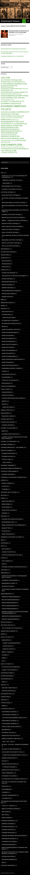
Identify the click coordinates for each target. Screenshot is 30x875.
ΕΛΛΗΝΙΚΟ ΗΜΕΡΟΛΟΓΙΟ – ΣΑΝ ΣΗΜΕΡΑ (12, 447)
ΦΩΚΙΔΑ (4, 705)
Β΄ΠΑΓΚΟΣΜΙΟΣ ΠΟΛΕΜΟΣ (9, 723)
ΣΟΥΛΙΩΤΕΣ (5, 486)
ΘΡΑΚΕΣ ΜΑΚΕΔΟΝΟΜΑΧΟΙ (9, 602)
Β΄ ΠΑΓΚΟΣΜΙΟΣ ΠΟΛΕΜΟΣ (14, 84)
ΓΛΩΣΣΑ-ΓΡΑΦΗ (5, 389)
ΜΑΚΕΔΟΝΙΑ (21, 124)
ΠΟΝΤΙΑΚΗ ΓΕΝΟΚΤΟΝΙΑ (8, 140)
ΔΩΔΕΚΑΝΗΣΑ (7, 90)
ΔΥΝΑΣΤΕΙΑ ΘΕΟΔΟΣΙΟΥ (8, 341)
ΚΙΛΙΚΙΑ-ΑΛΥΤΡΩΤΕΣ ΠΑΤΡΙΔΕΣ (10, 229)
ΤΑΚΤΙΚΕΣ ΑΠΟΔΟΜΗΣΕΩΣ (9, 795)
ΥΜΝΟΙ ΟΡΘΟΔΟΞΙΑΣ (8, 534)
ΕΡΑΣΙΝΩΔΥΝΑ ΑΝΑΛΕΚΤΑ (9, 838)
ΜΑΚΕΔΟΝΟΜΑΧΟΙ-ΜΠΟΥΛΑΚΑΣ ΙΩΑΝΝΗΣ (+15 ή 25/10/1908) (19, 31)
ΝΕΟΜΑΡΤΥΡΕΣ (6, 528)
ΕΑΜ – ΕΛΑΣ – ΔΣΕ (7, 741)
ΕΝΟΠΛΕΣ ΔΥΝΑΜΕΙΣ (10, 112)
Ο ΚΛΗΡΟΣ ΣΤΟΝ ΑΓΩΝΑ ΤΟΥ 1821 (11, 189)
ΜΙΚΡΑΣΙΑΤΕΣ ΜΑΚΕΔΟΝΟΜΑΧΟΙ (11, 616)
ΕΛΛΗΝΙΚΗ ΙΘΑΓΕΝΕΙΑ (8, 474)
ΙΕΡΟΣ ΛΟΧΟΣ (6, 462)
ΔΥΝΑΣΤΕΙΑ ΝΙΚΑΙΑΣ (7, 362)
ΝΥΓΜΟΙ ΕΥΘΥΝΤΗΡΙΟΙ (8, 856)
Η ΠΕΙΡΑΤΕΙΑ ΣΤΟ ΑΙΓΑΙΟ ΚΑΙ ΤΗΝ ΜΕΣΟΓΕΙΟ (13, 477)
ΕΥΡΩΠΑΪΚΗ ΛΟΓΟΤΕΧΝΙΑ (9, 841)
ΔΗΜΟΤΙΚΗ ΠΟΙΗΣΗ (7, 407)
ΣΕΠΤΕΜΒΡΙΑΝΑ (6, 789)
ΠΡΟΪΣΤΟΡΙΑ (5, 266)
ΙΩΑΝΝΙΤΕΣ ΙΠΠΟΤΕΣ (8, 649)
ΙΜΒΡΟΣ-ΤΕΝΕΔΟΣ (7, 652)
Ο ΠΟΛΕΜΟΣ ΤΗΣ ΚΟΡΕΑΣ (9, 776)
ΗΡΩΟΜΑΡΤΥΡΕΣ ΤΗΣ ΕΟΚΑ (8, 492)
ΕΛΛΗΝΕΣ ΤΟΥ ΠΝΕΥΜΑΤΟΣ (12, 101)
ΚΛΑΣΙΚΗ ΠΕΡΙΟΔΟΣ (7, 278)
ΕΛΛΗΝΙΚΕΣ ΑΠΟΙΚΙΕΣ (7, 444)
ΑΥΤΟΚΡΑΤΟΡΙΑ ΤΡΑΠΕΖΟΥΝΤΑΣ (11, 323)
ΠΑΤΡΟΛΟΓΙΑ (5, 531)
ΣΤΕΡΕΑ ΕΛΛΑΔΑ (5, 702)
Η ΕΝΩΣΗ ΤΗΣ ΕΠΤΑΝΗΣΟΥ (9, 670)
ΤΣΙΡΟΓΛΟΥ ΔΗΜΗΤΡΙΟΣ (7, 865)
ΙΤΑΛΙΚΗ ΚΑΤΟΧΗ (7, 646)
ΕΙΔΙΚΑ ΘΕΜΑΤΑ (5, 413)
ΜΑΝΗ (3, 681)
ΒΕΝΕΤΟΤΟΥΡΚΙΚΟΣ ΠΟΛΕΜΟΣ (10, 808)
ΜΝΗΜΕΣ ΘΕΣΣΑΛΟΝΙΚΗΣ (8, 631)
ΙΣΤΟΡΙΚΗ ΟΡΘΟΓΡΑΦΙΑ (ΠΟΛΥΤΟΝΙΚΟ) (13, 398)
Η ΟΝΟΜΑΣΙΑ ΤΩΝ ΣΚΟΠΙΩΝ (9, 580)
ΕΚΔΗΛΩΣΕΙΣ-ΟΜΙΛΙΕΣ (8, 416)
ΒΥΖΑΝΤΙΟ (24, 88)
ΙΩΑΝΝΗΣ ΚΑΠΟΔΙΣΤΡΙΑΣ (9, 758)
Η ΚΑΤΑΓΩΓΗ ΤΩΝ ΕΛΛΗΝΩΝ (8, 117)
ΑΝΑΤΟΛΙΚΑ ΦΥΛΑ (7, 311)
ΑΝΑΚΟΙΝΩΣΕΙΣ (5, 249)
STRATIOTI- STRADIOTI (8, 805)
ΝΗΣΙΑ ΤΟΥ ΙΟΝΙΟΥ (6, 664)
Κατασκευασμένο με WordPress (8, 873)
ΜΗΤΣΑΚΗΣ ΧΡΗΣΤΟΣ (7, 625)
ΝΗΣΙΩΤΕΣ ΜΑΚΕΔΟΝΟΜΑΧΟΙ (10, 619)
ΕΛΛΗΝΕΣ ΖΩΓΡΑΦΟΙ (7, 425)
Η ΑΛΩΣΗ (4, 371)
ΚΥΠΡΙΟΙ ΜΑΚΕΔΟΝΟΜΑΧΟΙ (9, 608)
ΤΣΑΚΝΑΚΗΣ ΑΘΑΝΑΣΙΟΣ (9, 152)
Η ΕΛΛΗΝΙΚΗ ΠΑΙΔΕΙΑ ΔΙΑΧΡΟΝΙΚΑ (10, 468)
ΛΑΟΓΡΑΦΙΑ (4, 570)
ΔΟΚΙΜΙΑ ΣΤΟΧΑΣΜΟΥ (8, 823)
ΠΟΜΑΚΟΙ (4, 513)
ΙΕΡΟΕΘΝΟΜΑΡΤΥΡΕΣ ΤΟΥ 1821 (11, 186)
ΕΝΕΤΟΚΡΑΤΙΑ (6, 549)
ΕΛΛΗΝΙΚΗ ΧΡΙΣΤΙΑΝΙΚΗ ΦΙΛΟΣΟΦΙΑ (12, 519)
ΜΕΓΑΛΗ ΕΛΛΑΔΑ (5, 622)
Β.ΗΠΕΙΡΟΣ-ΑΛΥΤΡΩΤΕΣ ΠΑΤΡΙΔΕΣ (11, 214)
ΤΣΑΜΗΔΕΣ (5, 489)
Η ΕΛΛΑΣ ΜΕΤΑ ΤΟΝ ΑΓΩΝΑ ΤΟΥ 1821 (12, 752)
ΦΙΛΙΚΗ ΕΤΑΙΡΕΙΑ (6, 817)
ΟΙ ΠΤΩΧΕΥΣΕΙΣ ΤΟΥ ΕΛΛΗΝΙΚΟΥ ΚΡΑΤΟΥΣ (14, 779)
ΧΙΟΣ (3, 661)
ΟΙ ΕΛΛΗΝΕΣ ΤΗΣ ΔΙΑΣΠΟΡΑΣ (8, 134)
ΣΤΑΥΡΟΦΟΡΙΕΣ (6, 377)
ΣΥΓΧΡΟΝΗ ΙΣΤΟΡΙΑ (6, 708)
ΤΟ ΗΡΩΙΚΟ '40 (6, 798)
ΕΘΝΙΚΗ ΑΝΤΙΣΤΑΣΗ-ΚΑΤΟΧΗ (10, 735)
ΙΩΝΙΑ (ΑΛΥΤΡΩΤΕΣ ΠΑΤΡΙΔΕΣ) (10, 223)
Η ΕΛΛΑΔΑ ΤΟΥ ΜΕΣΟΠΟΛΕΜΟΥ (11, 749)
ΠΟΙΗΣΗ (4, 404)
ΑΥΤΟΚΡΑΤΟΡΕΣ (6, 314)
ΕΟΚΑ (24, 112)
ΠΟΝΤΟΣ (21, 140)
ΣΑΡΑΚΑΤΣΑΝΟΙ (5, 696)
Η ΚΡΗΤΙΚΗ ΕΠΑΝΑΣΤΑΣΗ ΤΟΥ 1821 (11, 555)
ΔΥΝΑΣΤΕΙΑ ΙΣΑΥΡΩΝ (7, 347)
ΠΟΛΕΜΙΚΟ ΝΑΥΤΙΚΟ (7, 456)
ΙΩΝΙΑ (2, 540)
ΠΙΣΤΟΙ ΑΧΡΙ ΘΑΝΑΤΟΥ (12, 138)
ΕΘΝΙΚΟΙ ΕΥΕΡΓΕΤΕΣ (7, 410)
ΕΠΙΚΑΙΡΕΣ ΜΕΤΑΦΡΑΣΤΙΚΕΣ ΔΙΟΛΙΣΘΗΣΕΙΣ (14, 835)
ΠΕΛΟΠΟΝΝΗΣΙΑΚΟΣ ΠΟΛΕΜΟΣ (11, 290)
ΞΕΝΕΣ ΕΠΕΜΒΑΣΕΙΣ (9, 133)
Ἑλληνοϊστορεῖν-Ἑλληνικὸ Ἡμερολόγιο (11, 21)
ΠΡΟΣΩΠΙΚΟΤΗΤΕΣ (6, 693)
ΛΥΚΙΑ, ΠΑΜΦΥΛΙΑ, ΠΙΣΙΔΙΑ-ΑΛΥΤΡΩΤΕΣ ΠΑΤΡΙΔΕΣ (15, 235)
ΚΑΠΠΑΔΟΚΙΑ (4, 543)
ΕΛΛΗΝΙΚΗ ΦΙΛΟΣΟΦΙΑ (8, 832)
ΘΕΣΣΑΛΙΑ (4, 495)
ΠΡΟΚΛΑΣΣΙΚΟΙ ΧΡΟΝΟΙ (8, 293)
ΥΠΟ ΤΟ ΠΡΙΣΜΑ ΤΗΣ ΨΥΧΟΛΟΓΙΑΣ (11, 628)
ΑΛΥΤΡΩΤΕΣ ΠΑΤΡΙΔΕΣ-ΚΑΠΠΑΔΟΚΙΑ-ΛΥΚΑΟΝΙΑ (15, 198)
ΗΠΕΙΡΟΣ (18, 117)
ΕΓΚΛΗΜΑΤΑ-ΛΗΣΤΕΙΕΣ (8, 732)
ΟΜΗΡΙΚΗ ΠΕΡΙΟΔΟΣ (7, 287)
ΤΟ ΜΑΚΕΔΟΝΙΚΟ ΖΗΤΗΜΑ (17, 147)
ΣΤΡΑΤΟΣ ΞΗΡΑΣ (6, 459)
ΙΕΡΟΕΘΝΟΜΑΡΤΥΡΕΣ (12, 122)
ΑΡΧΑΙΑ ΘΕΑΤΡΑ (6, 261)
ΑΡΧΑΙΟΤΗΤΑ (4, 269)
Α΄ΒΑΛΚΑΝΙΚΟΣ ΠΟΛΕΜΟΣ (9, 711)
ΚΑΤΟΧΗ (5, 124)
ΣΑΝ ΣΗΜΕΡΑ (11, 144)
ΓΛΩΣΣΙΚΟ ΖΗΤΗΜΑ (7, 395)
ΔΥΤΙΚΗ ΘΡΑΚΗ (6, 507)
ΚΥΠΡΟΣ (3, 558)
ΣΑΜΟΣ (4, 658)
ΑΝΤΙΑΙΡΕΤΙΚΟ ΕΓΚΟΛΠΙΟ (8, 252)
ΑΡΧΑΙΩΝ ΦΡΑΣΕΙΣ (7, 392)
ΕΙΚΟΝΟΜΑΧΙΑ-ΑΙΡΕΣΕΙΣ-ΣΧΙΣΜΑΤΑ (11, 368)
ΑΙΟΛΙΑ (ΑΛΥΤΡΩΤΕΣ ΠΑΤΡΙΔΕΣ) (10, 195)
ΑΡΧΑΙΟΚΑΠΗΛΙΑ (6, 263)
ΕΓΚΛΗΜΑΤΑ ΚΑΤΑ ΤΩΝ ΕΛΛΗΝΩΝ (14, 92)
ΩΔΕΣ (3, 862)
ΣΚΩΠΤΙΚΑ (4, 699)
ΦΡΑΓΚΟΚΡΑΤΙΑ (6, 383)
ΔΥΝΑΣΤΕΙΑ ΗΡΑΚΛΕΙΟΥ (8, 338)
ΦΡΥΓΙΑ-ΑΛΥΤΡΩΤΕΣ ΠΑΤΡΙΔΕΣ (10, 246)
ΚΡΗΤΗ (13, 123)
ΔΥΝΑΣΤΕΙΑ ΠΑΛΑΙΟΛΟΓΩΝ (9, 365)
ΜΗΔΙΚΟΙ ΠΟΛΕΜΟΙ (7, 284)
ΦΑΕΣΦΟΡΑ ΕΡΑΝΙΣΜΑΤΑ (9, 859)
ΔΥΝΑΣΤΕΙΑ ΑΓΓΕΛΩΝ (8, 317)
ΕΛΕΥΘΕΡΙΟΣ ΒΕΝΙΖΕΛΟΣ (7, 99)
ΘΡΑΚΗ (6, 120)
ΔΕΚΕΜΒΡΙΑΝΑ (6, 729)
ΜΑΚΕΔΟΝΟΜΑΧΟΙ (9, 128)
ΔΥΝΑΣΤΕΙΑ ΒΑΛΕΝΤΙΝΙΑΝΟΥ (10, 332)
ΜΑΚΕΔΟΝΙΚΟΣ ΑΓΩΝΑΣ (11, 126)
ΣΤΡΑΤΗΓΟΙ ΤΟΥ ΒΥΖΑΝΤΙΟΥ (10, 380)
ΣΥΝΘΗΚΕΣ (5, 792)
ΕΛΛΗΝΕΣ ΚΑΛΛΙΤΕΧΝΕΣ (7, 422)
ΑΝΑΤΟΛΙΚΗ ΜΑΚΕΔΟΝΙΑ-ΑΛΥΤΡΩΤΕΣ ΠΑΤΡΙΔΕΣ (15, 205)
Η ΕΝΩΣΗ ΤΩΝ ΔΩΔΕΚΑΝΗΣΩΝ (10, 643)
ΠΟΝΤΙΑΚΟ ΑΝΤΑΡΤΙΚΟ (8, 690)
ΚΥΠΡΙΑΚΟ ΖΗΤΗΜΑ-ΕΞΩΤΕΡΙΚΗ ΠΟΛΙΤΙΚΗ (13, 567)
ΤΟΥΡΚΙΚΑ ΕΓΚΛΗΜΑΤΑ (8, 767)
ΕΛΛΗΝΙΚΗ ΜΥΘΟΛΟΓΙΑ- (8, 826)
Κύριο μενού (28, 21)
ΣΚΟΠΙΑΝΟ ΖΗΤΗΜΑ (7, 586)
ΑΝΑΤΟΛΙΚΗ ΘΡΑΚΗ (7, 501)
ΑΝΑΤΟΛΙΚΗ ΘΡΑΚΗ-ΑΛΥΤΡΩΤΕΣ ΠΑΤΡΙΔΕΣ (13, 202)
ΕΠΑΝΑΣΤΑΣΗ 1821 (10, 114)
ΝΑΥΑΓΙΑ (3, 634)
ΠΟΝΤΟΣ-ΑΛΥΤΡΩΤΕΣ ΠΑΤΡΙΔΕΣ (11, 243)
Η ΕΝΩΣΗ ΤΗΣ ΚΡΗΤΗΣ (8, 552)
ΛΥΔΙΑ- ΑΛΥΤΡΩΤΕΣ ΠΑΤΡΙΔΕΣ (10, 232)
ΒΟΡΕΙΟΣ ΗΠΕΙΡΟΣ (7, 87)
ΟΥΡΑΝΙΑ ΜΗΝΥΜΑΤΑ (7, 676)
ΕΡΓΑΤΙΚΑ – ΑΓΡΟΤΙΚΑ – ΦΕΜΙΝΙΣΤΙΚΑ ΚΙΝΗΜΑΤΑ (15, 744)
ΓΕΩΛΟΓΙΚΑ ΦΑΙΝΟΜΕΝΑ (8, 386)
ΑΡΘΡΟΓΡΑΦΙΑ (7, 82)
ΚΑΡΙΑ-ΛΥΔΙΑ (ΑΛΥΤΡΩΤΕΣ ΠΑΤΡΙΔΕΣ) (12, 226)
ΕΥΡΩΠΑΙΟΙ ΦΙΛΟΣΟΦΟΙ (8, 844)
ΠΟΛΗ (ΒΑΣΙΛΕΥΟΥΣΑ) (8, 374)
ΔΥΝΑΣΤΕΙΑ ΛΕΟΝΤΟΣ (8, 353)
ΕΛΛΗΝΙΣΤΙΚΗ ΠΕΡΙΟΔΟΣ (9, 272)
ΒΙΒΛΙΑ (2, 299)
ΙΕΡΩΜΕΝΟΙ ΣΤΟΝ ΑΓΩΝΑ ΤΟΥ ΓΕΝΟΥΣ (11, 537)
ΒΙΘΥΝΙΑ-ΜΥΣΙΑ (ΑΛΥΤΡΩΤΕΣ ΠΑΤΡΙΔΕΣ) (13, 217)
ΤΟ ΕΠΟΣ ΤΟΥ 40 (6, 147)
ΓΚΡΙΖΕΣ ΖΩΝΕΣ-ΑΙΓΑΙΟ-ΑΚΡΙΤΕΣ (11, 726)
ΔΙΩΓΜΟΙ (4, 326)
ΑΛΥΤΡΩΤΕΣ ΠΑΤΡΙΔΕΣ (11, 80)
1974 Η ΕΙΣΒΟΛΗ (6, 561)
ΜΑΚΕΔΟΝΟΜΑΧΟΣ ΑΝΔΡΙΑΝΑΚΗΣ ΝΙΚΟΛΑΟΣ (13, 49)
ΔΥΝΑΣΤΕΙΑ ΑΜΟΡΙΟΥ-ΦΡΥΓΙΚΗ (10, 329)
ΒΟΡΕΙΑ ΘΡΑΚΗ (6, 504)
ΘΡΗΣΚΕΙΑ (15, 119)
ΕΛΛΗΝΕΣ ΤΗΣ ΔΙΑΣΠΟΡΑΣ (8, 428)
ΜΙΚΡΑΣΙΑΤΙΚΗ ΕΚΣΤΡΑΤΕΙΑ (10, 129)
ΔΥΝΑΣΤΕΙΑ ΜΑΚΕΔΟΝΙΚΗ (9, 356)
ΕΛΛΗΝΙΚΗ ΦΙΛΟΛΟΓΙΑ (8, 829)
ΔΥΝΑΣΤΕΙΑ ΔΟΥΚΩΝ (7, 335)
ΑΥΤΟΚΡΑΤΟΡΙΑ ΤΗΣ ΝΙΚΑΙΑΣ (10, 320)
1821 (5, 77)
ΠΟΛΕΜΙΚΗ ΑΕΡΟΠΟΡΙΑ (8, 453)
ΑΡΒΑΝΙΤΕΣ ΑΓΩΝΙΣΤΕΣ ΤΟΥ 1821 (11, 180)
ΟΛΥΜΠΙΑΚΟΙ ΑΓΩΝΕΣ (7, 673)
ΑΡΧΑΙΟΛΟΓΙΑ (19, 82)
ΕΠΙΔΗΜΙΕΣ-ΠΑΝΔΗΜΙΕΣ (7, 465)
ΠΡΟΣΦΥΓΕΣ (5, 142)
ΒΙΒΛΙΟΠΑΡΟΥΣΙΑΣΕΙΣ (7, 302)
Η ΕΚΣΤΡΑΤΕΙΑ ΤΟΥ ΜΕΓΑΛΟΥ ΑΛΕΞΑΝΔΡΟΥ (14, 275)
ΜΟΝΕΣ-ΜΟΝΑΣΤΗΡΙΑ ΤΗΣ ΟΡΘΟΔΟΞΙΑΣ (13, 525)
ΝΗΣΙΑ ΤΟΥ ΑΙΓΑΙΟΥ (6, 637)
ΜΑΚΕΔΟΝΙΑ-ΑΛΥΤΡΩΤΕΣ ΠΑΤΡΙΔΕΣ (12, 240)
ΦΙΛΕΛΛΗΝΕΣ (6, 183)
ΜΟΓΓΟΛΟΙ (5, 814)
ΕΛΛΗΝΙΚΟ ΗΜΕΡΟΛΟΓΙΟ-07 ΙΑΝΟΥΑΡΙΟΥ (12, 56)
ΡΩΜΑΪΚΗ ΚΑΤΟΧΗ (7, 296)
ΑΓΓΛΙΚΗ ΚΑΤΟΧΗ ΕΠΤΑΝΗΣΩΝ (10, 667)
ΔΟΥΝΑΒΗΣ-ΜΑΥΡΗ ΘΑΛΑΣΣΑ (10, 434)
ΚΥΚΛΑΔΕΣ (5, 655)
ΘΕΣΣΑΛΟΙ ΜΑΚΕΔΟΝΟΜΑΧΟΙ (10, 599)
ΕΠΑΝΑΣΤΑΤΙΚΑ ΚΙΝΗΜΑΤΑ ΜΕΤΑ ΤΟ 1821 (13, 755)
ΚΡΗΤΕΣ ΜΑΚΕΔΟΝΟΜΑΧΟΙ (9, 605)
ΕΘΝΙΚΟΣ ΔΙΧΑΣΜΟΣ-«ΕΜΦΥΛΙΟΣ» (11, 94)
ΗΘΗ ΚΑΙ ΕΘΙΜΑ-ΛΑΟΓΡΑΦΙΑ (12, 116)
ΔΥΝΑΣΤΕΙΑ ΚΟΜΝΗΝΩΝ (8, 350)
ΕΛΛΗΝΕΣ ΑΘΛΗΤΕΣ (6, 419)
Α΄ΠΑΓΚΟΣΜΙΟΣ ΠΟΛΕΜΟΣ (9, 714)
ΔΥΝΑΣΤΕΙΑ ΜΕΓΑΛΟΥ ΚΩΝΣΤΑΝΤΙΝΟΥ (12, 359)
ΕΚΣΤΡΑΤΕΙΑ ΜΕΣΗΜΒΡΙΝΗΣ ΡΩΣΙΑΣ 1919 (14, 717)
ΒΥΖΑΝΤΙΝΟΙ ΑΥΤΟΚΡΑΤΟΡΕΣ (11, 88)
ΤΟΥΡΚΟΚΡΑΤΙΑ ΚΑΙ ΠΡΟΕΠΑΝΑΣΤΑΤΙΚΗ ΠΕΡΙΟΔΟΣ (15, 150)
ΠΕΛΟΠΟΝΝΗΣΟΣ (6, 679)
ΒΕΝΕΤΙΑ (4, 431)
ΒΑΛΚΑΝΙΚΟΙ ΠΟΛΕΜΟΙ (9, 85)
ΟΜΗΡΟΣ (4, 401)
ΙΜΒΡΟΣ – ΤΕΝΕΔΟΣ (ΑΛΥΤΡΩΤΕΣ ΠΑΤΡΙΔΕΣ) (14, 220)
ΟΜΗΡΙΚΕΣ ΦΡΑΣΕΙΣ (10, 136)
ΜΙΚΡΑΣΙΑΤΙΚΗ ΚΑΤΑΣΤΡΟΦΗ (11, 131)
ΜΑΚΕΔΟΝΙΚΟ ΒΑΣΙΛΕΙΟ (8, 281)
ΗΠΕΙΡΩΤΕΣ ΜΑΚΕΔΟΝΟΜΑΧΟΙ (10, 596)
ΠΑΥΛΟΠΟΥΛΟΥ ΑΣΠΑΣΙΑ (9, 510)
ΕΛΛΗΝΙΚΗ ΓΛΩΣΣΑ (11, 103)
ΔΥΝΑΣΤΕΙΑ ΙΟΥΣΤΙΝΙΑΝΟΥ (9, 344)
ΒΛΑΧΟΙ (3, 305)
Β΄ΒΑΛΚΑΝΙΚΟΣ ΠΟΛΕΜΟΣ (9, 720)
